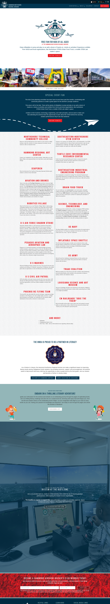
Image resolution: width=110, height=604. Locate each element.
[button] (73, 5)
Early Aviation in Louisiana (67, 378)
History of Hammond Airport (43, 378)
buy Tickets (104, 6)
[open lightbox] (11, 77)
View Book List (55, 409)
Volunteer (89, 6)
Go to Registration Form (55, 507)
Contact (96, 6)
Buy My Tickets (55, 55)
